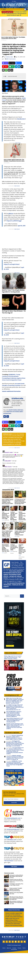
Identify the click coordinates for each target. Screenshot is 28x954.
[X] (10, 942)
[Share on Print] (12, 70)
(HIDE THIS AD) (17, 18)
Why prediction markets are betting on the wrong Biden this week (15, 902)
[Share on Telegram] (16, 66)
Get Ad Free (14, 949)
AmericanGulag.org (13, 829)
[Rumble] (16, 942)
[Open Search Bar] (21, 9)
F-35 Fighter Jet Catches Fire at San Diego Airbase (16, 884)
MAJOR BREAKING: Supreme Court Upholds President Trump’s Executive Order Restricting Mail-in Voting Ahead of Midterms (13, 714)
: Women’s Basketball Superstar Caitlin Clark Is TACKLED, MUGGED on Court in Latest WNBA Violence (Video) (14, 737)
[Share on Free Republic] (22, 66)
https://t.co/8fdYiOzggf (13, 221)
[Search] (22, 596)
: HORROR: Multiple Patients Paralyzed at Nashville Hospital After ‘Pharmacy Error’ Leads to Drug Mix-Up (15, 757)
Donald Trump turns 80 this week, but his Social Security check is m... (16, 881)
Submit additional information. (11, 391)
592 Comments (11, 59)
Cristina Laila (17, 398)
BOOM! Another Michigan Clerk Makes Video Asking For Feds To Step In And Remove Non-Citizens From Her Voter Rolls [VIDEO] (15, 726)
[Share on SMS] (6, 70)
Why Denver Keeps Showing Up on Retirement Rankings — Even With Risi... (16, 898)
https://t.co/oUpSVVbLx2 (11, 264)
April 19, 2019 (21, 226)
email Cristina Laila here (16, 410)
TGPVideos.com (11, 840)
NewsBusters (21, 119)
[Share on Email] (9, 70)
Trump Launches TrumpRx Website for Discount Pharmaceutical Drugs (15, 889)
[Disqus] (14, 467)
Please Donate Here (14, 910)
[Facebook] (13, 942)
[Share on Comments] (3, 70)
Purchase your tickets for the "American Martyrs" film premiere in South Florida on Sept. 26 (14, 13)
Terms (23, 948)
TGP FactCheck (8, 861)
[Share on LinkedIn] (19, 66)
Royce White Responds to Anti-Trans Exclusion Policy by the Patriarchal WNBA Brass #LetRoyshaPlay (15, 720)
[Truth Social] (4, 942)
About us (9, 948)
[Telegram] (19, 942)
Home (4, 948)
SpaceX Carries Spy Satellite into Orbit (16, 893)
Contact (14, 948)
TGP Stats (14, 866)
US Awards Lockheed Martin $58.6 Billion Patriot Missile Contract (16, 876)
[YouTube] (25, 942)
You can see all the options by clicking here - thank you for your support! (14, 584)
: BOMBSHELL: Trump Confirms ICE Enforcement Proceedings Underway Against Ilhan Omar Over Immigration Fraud (15, 763)
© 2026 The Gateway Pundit (14, 945)
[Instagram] (22, 942)
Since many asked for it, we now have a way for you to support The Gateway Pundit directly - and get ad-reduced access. (13, 574)
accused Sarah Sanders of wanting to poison (13, 384)
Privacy (19, 948)
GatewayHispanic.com (13, 818)
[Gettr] (7, 942)
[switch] (26, 9)
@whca (10, 213)
